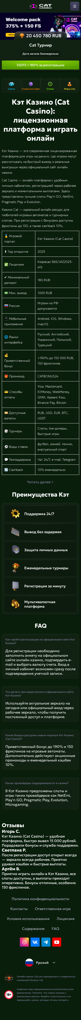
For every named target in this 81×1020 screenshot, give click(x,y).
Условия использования (28, 918)
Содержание (33, 928)
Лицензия (65, 918)
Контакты (19, 908)
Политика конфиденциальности (40, 898)
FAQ (55, 928)
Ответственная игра (53, 908)
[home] (40, 6)
